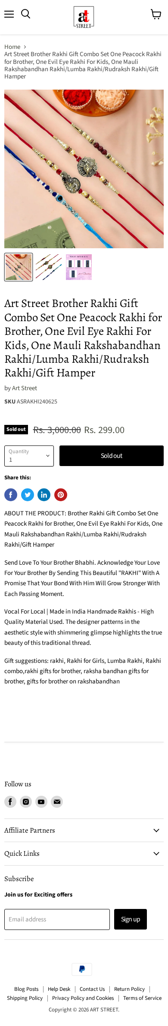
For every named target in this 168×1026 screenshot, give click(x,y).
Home (12, 47)
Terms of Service (142, 998)
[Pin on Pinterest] (60, 494)
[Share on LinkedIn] (43, 494)
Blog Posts (26, 989)
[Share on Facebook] (10, 494)
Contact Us (92, 989)
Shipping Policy (25, 998)
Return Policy (129, 989)
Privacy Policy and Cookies (83, 998)
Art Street (24, 388)
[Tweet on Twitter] (27, 494)
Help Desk (59, 989)
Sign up (130, 919)
